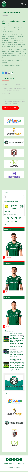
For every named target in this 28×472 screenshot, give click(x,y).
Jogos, (20, 334)
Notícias (13, 335)
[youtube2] (7, 459)
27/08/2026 (13, 349)
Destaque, (14, 334)
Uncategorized (15, 359)
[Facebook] (6, 72)
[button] (25, 4)
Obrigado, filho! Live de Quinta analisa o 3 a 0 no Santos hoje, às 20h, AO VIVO (17, 353)
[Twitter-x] (3, 72)
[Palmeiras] (22, 207)
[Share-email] (9, 72)
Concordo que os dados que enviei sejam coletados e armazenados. (14, 102)
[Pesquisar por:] (14, 197)
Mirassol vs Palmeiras (14, 206)
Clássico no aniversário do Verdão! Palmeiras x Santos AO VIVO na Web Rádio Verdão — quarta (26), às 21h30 (17, 366)
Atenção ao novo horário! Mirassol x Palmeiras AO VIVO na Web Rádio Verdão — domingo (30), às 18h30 (17, 340)
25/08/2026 (13, 360)
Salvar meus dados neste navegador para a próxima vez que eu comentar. (15, 89)
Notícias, (21, 346)
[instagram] (10, 459)
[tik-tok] (14, 459)
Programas (14, 348)
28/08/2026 (21, 335)
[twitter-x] (20, 459)
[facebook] (17, 459)
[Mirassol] (6, 207)
